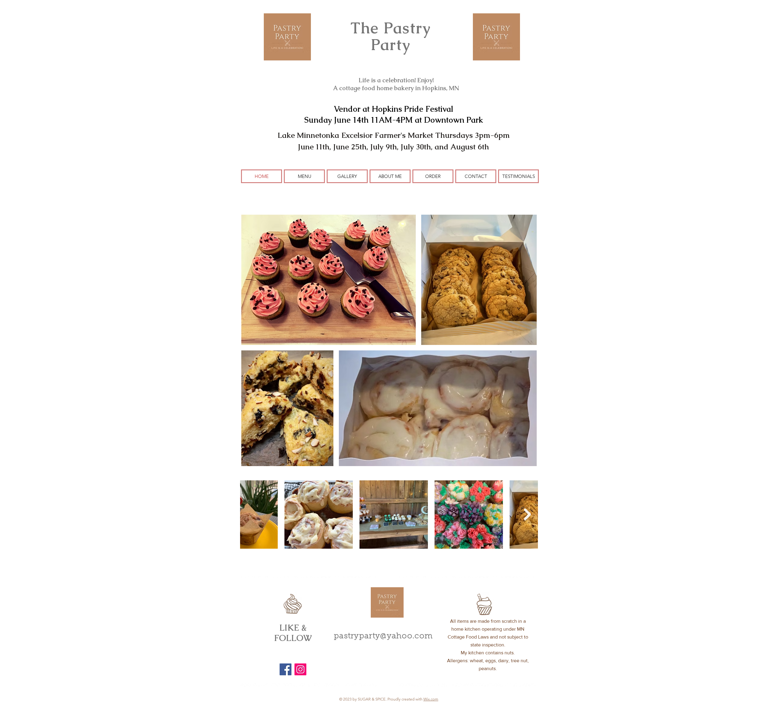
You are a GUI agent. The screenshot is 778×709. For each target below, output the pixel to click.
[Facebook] (285, 669)
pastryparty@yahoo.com (383, 636)
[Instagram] (300, 669)
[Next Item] (527, 514)
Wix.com (430, 699)
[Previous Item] (250, 514)
